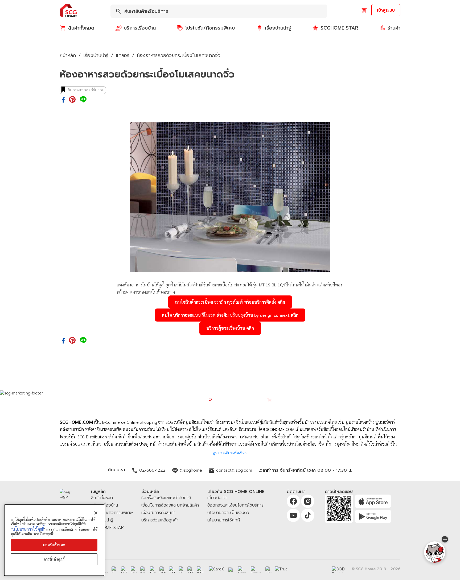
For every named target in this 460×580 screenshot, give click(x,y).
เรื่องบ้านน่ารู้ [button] (95, 55)
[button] (68, 11)
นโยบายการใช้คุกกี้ (28, 529)
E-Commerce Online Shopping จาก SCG (137, 422)
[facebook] (63, 100)
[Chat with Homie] (435, 552)
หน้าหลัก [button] (68, 55)
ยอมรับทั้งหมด (54, 544)
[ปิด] (95, 513)
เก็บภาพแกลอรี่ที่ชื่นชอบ (85, 90)
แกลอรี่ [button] (122, 55)
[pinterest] (72, 100)
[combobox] (218, 11)
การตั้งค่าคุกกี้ (54, 559)
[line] (83, 100)
